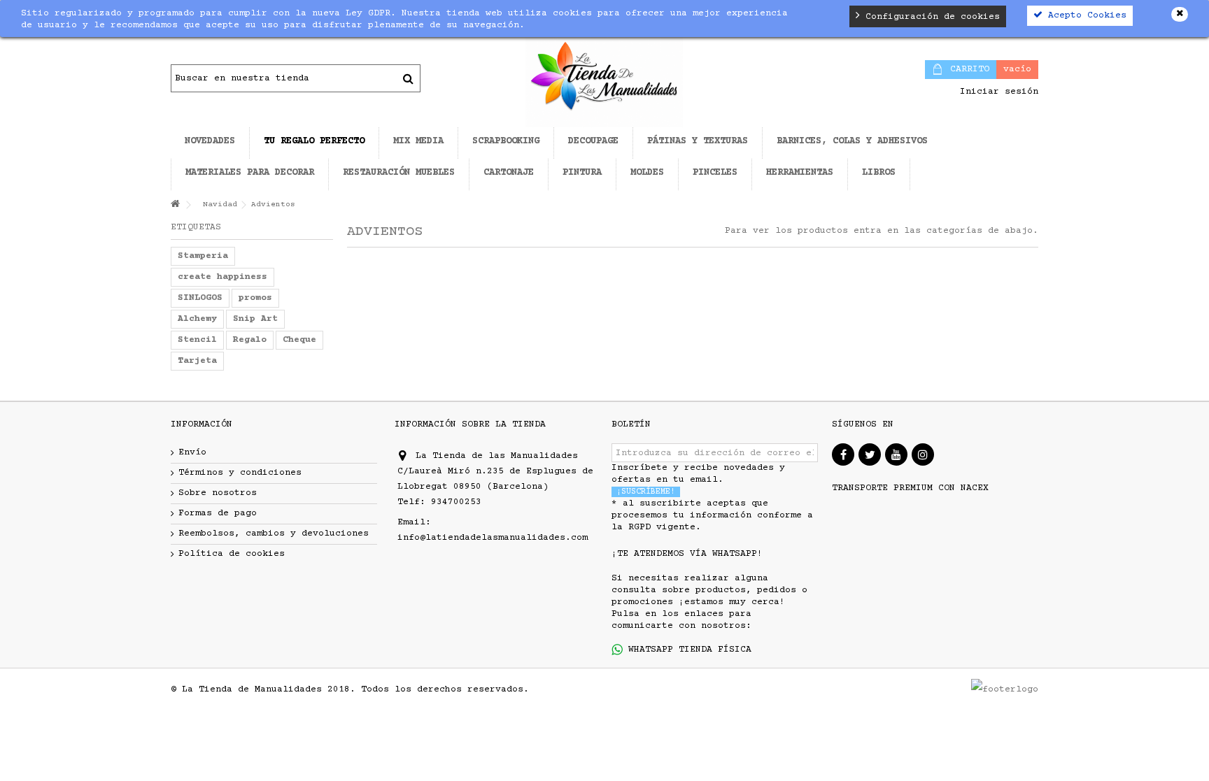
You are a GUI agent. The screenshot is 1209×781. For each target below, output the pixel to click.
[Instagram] (923, 454)
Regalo (250, 340)
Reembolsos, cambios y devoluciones (273, 533)
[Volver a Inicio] (175, 205)
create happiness (222, 277)
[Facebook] (843, 454)
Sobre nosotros (217, 493)
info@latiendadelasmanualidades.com (492, 538)
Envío (192, 452)
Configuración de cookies (930, 17)
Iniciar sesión (996, 91)
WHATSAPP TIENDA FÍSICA (687, 649)
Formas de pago (217, 513)
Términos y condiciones (240, 473)
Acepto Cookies (1084, 15)
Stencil (197, 340)
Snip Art (255, 319)
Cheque (299, 340)
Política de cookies (231, 554)
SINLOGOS (200, 298)
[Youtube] (896, 454)
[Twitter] (869, 454)
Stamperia (203, 256)
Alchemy (197, 319)
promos (255, 298)
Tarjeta (197, 361)
